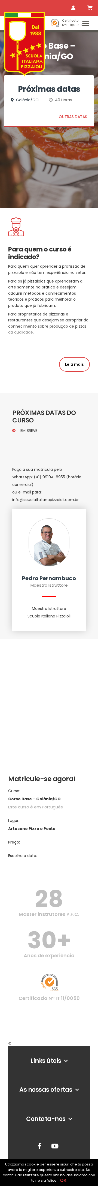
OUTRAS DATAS (73, 116)
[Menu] (85, 23)
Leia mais (74, 364)
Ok (63, 1180)
